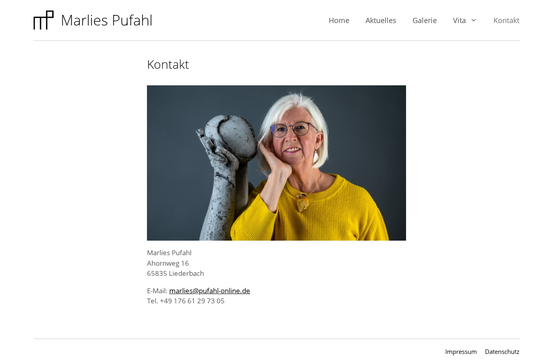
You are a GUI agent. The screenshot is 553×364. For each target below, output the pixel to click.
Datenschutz (502, 351)
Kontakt (506, 20)
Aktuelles (381, 20)
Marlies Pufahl (107, 20)
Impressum (461, 351)
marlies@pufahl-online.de (209, 290)
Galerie (425, 20)
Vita (459, 20)
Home (339, 20)
